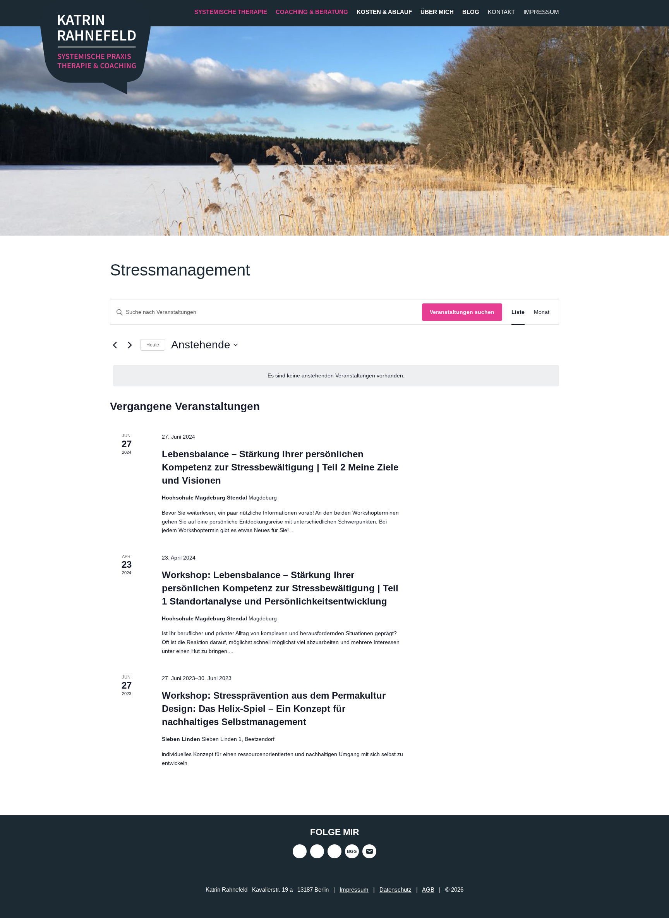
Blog (470, 12)
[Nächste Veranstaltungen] (129, 345)
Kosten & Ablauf (384, 12)
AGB (428, 889)
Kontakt (501, 12)
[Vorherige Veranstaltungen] (114, 345)
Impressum (541, 12)
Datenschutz (395, 889)
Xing (317, 851)
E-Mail (369, 851)
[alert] (336, 375)
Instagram (300, 851)
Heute (152, 345)
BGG (352, 851)
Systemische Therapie (230, 12)
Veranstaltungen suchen (462, 312)
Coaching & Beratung (312, 12)
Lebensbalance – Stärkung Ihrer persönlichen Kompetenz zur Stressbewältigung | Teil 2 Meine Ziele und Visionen (280, 467)
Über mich (437, 12)
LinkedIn (334, 851)
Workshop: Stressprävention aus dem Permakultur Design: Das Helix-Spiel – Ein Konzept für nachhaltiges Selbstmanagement (274, 708)
